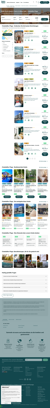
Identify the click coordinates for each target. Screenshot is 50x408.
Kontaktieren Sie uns (28, 372)
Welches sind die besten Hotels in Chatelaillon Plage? (12, 287)
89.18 (45, 148)
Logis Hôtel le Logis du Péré (19, 186)
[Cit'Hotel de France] (18, 133)
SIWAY (36, 404)
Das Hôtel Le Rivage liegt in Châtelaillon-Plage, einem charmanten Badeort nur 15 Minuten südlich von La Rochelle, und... (32, 53)
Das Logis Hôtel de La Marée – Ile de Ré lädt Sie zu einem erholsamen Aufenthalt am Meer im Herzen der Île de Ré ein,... (32, 150)
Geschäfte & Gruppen (28, 374)
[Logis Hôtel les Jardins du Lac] (7, 175)
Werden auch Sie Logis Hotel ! (29, 368)
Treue (21, 2)
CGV (37, 372)
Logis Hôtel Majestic (28, 33)
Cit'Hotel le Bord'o (28, 95)
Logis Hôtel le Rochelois (29, 113)
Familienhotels (35, 325)
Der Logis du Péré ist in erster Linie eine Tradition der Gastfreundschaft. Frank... (18, 190)
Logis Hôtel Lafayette (42, 220)
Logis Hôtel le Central (42, 185)
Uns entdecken (26, 2)
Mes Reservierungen (17, 368)
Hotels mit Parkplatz (21, 325)
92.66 (45, 100)
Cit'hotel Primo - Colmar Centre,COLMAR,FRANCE (41, 389)
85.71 (45, 116)
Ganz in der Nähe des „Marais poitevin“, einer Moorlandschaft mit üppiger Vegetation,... (31, 190)
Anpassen (6, 403)
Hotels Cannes (28, 394)
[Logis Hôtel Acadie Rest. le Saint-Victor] (18, 69)
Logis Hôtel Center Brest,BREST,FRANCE (41, 391)
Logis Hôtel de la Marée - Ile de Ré (31, 220)
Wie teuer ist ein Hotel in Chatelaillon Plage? (10, 276)
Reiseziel (3, 17)
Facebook (25, 379)
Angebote (17, 2)
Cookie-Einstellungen (40, 371)
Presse (26, 371)
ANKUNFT (14, 17)
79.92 (45, 52)
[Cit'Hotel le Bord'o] (18, 100)
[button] (2, 406)
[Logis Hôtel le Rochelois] (18, 116)
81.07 (45, 36)
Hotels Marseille (28, 390)
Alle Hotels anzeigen (42, 161)
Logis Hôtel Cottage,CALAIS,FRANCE (41, 398)
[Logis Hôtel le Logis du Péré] (19, 175)
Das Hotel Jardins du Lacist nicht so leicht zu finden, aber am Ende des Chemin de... (7, 190)
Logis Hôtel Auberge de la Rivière (31, 186)
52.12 (45, 84)
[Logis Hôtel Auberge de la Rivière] (31, 175)
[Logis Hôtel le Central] (43, 175)
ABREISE (20, 17)
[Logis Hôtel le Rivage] (18, 53)
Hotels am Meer (20, 327)
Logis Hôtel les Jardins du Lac (7, 186)
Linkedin (30, 379)
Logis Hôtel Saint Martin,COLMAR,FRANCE (41, 396)
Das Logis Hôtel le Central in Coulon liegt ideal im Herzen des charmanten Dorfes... (43, 190)
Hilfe (37, 374)
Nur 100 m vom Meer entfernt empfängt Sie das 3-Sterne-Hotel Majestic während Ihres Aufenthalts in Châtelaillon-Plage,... (31, 37)
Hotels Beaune (28, 392)
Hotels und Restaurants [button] (11, 2)
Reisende (26, 17)
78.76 (45, 67)
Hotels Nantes (28, 388)
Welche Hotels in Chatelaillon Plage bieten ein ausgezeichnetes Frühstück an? (16, 290)
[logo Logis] (3, 2)
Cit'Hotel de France (28, 127)
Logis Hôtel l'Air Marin (29, 81)
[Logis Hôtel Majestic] (18, 36)
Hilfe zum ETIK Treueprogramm (18, 371)
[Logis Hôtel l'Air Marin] (18, 84)
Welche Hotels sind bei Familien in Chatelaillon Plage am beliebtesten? (15, 283)
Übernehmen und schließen (16, 403)
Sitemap (38, 375)
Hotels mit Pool (5, 325)
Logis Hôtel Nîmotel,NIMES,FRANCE (41, 394)
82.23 (45, 132)
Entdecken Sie (45, 42)
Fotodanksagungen (40, 376)
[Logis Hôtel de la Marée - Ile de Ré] (18, 149)
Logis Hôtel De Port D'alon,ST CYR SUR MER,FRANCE (43, 401)
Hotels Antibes (28, 391)
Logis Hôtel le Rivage (28, 49)
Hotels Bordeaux (28, 395)
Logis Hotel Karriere (28, 375)
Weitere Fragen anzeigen (7, 294)
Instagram (27, 379)
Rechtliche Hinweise (40, 368)
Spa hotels (4, 327)
